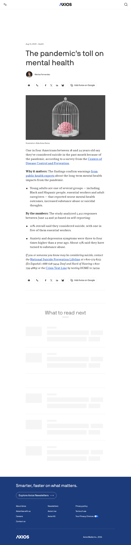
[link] (28, 85)
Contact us (20, 521)
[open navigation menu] (5, 4)
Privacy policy (82, 506)
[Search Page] (126, 4)
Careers (19, 516)
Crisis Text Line (56, 268)
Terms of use (81, 511)
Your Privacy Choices (85, 516)
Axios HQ (51, 516)
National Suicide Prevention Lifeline (55, 259)
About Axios (21, 506)
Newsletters (53, 506)
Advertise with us (23, 511)
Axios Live (52, 511)
